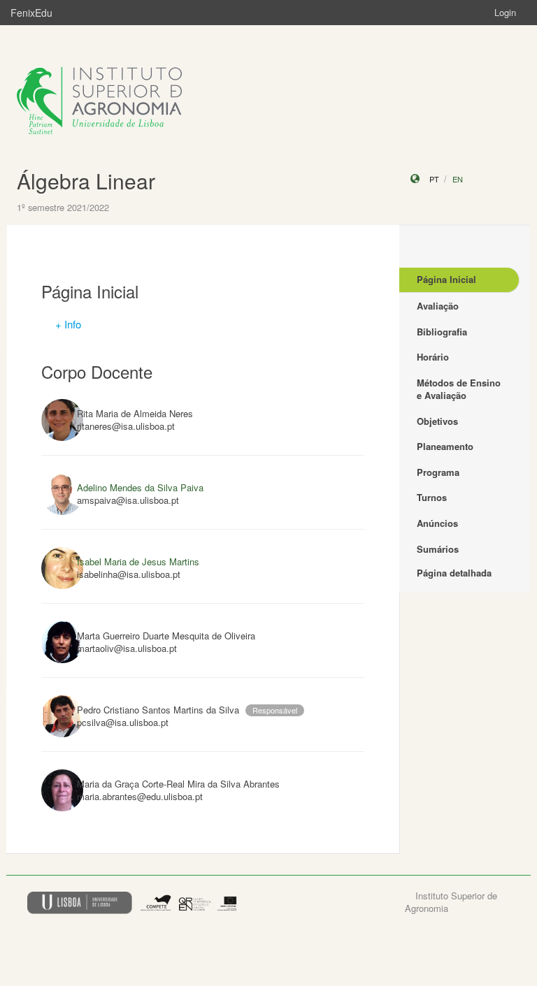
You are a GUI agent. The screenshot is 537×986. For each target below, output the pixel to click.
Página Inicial (446, 279)
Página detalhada (454, 572)
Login (505, 12)
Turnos (432, 497)
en (457, 178)
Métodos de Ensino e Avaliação (459, 389)
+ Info (68, 324)
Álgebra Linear (86, 181)
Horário (433, 356)
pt (434, 178)
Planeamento (445, 446)
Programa (438, 472)
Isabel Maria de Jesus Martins (138, 561)
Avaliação (438, 305)
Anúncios (437, 523)
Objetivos (437, 421)
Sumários (438, 549)
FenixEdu (31, 13)
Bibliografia (442, 331)
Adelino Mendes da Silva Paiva (140, 487)
